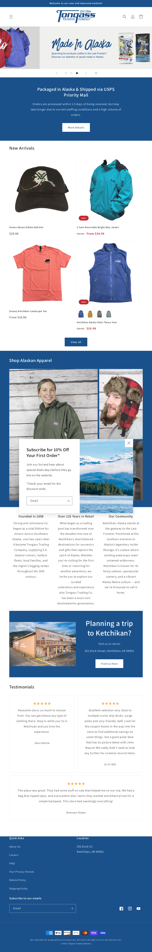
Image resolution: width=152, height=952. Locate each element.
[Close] (129, 443)
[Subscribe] (68, 501)
